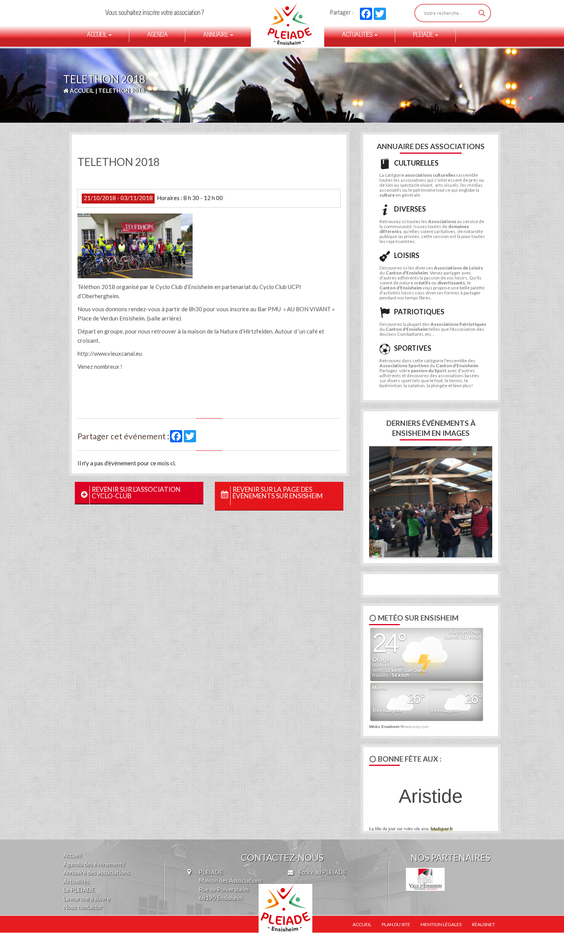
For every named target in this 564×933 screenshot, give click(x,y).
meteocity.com (415, 726)
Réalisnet (483, 924)
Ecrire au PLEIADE (321, 872)
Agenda (157, 35)
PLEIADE (423, 35)
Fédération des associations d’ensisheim (286, 24)
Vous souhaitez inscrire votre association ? (154, 13)
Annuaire (216, 35)
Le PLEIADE (79, 889)
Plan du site (396, 924)
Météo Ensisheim (384, 726)
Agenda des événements (94, 864)
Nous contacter (83, 906)
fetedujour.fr (441, 828)
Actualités (358, 35)
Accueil (97, 35)
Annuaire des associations (96, 872)
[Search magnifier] (482, 13)
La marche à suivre (86, 898)
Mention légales (441, 924)
